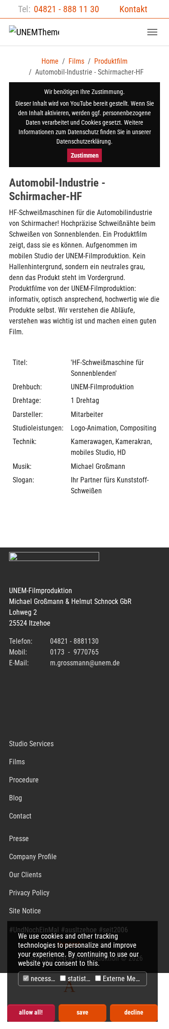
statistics (79, 978)
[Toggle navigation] (152, 32)
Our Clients (25, 874)
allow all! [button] (31, 1012)
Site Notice (25, 911)
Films (17, 762)
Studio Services (31, 743)
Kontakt (133, 9)
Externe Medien (123, 978)
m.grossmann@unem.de (85, 663)
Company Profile (33, 856)
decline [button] (133, 1012)
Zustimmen (85, 155)
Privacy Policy (29, 893)
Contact (20, 816)
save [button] (82, 1012)
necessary (43, 978)
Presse (19, 838)
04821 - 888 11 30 (66, 9)
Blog (15, 798)
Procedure (24, 780)
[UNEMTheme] (34, 32)
